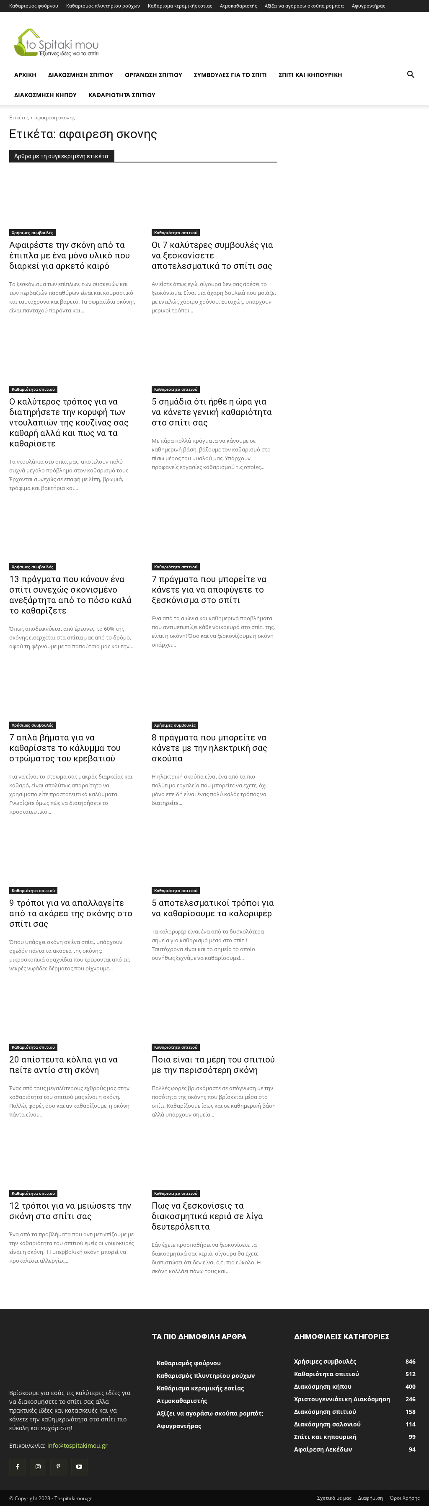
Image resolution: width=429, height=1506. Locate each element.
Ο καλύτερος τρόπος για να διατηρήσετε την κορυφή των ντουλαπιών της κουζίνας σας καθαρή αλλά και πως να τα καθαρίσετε (69, 423)
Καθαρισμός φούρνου (33, 6)
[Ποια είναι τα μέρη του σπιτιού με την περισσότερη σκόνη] (214, 1019)
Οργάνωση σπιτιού (153, 75)
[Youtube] (79, 1467)
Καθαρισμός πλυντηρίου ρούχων (103, 6)
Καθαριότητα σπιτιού (121, 95)
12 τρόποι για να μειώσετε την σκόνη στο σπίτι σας (70, 1211)
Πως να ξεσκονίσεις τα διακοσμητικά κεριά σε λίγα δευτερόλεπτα (207, 1216)
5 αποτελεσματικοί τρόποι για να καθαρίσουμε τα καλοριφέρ (213, 908)
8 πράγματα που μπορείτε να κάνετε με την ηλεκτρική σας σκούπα (209, 747)
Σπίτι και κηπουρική (310, 75)
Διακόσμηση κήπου (45, 95)
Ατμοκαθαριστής (238, 6)
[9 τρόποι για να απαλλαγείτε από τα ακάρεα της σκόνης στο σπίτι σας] (72, 862)
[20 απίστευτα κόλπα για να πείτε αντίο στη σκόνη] (72, 1019)
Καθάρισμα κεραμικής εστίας (180, 6)
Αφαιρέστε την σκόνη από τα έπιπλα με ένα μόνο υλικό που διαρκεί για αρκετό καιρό (69, 255)
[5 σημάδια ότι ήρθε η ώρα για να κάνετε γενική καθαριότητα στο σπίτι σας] (214, 361)
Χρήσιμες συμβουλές (32, 232)
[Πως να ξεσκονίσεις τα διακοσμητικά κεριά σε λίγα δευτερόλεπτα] (214, 1165)
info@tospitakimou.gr (77, 1445)
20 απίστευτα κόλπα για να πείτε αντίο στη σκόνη (63, 1065)
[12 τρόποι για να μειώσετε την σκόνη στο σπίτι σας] (72, 1165)
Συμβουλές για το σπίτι (230, 75)
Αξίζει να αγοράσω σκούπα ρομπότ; (304, 6)
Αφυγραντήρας (368, 6)
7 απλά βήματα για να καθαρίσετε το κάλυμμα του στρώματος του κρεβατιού (65, 747)
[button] (411, 76)
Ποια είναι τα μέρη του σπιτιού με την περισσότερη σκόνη (213, 1065)
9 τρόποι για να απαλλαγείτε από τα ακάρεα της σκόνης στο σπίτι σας (70, 913)
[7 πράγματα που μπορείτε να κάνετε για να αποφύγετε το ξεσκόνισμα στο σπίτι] (214, 539)
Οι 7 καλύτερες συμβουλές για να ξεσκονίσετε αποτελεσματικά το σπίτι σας (212, 255)
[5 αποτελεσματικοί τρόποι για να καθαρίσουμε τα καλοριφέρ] (214, 862)
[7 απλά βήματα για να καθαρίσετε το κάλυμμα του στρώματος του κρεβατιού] (72, 697)
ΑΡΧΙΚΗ (25, 75)
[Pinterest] (58, 1467)
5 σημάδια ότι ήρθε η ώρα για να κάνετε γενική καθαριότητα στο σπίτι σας (212, 412)
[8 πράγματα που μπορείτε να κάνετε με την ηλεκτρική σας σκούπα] (214, 697)
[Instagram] (38, 1467)
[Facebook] (17, 1467)
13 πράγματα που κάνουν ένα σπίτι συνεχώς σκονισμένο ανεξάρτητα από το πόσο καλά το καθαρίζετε (70, 595)
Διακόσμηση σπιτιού (80, 75)
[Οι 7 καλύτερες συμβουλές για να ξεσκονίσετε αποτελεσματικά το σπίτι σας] (214, 204)
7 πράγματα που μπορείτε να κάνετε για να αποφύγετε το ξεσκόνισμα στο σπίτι (209, 589)
